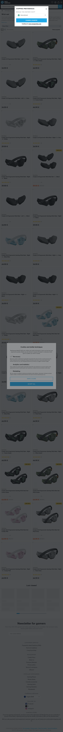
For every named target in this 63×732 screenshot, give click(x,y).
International (24, 15)
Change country (31, 20)
